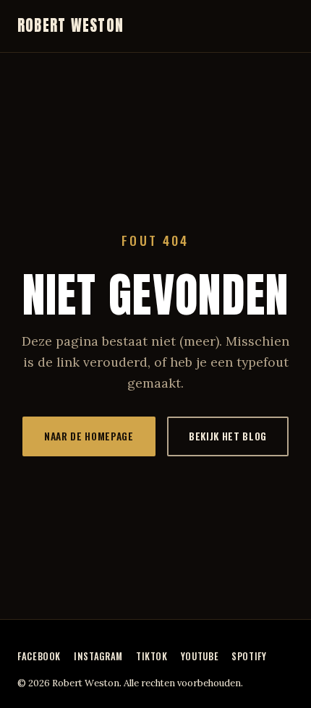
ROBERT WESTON (70, 25)
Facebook (39, 656)
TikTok (152, 656)
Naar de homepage (89, 436)
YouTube (199, 656)
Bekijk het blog (228, 436)
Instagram (98, 656)
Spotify (248, 656)
